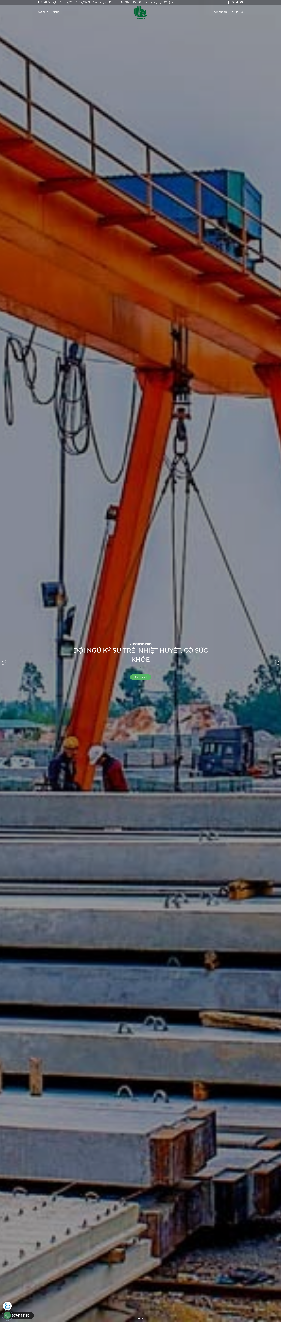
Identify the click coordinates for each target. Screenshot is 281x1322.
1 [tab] (139, 1318)
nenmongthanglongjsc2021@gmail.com (161, 2)
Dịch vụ (56, 12)
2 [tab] (142, 1318)
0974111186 (130, 2)
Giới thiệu (43, 12)
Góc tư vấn (220, 12)
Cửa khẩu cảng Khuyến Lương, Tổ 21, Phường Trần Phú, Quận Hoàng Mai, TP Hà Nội (79, 2)
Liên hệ (234, 12)
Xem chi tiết (140, 677)
